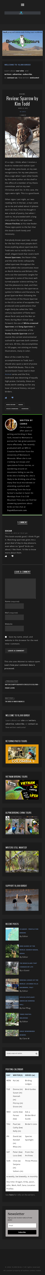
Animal (8, 374)
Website (8, 624)
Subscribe (22, 1232)
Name (12, 601)
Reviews (22, 94)
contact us (33, 724)
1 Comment (23, 115)
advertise (17, 74)
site (23, 720)
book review (10, 404)
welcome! (34, 78)
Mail (11, 613)
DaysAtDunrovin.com (17, 510)
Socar (8, 530)
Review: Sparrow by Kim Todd (22, 101)
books (21, 404)
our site (20, 71)
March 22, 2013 (23, 108)
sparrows (25, 408)
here (11, 1195)
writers (32, 720)
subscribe (27, 74)
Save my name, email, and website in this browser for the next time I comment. (21, 640)
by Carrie (23, 112)
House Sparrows (12, 408)
